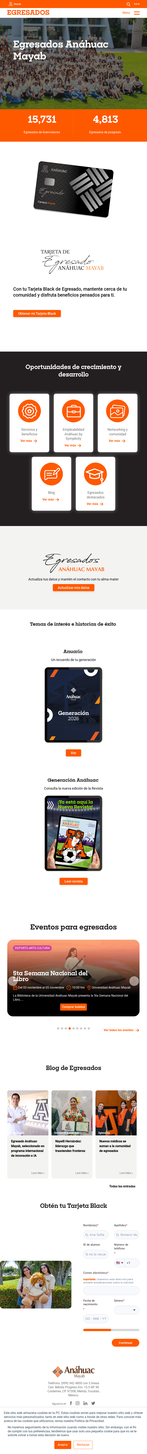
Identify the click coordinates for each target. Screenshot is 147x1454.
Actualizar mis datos (73, 588)
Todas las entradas (123, 1186)
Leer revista (74, 881)
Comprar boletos (73, 1007)
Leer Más (38, 1173)
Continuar (125, 1342)
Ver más (26, 441)
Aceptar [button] (63, 1445)
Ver (73, 753)
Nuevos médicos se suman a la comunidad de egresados (115, 1146)
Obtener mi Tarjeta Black (37, 314)
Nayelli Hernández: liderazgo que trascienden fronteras (70, 1146)
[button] (13, 981)
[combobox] (126, 1310)
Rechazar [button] (83, 1445)
